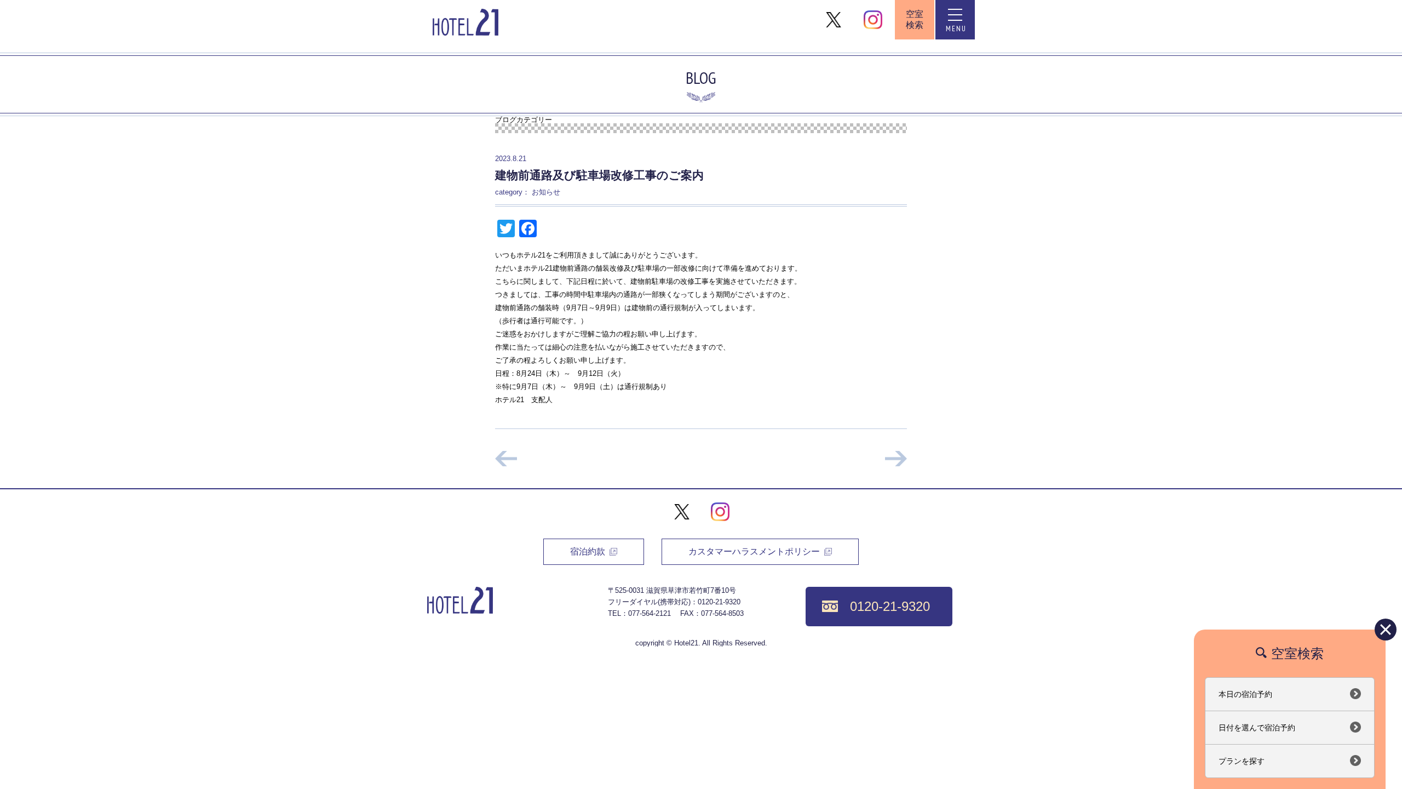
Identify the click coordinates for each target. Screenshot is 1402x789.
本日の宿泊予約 (1245, 694)
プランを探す (1242, 761)
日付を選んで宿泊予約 (1257, 727)
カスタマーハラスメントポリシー (754, 551)
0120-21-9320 (890, 606)
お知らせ (546, 192)
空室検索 (914, 19)
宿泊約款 (587, 551)
